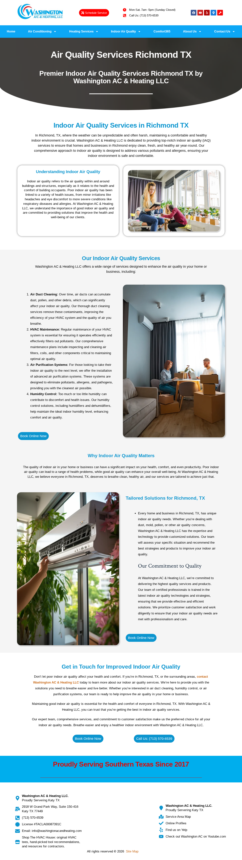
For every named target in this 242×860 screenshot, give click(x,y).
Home (11, 31)
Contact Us (222, 31)
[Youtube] (200, 12)
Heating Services (81, 31)
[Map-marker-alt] (213, 12)
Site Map (132, 851)
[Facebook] (193, 12)
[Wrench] (220, 12)
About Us (190, 31)
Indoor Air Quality (123, 31)
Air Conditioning (40, 31)
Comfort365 (162, 31)
